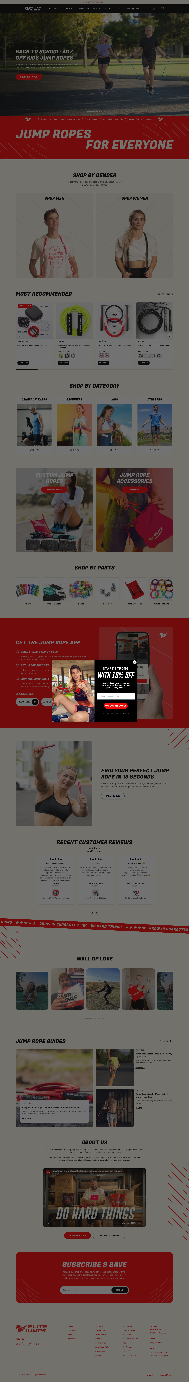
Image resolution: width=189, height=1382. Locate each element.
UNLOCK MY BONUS (116, 705)
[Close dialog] (134, 662)
